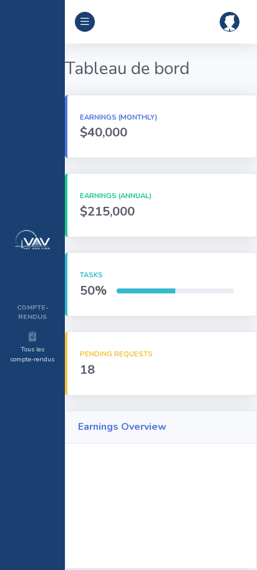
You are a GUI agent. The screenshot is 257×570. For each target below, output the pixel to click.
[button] (229, 22)
